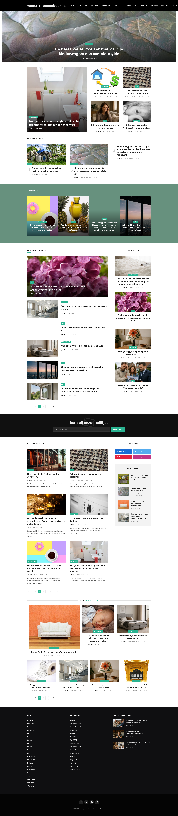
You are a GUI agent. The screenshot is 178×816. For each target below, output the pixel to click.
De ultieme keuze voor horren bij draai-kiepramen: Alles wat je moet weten (80, 390)
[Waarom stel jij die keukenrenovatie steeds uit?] (118, 734)
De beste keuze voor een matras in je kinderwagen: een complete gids (89, 51)
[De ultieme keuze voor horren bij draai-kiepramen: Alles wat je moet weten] (42, 391)
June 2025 (73, 737)
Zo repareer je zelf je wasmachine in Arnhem (87, 519)
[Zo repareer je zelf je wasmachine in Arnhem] (89, 505)
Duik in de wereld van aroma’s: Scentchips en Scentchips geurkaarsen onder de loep (46, 521)
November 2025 (75, 724)
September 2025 (75, 727)
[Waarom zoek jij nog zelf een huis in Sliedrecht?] (118, 745)
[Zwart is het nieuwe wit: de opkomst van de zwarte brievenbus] (136, 671)
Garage (29, 740)
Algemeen (89, 44)
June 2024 (73, 756)
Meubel (136, 121)
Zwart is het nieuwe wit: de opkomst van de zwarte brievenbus (136, 686)
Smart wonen (31, 773)
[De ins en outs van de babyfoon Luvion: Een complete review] (98, 619)
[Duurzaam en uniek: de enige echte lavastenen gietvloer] (42, 309)
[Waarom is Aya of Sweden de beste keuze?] (42, 348)
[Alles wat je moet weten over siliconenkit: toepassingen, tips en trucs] (135, 216)
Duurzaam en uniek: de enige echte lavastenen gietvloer (84, 307)
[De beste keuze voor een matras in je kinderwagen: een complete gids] (89, 36)
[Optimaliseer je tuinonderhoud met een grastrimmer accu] (46, 154)
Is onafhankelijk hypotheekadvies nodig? (105, 92)
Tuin (72, 5)
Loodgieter (31, 760)
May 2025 (73, 740)
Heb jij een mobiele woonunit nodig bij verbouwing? (41, 686)
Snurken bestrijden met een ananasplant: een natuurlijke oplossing (73, 227)
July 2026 (73, 720)
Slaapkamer (65, 341)
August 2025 (74, 730)
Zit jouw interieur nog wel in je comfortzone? (105, 126)
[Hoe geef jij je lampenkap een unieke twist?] (133, 339)
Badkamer (94, 5)
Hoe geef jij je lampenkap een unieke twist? (133, 353)
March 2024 (74, 766)
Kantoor (144, 5)
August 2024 (74, 753)
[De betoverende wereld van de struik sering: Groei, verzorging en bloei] (67, 276)
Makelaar (154, 5)
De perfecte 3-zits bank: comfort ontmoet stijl (138, 503)
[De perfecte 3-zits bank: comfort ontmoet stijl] (123, 504)
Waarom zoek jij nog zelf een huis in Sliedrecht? (138, 744)
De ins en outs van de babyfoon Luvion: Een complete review (98, 638)
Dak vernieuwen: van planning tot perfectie (137, 92)
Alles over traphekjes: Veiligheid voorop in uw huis (136, 126)
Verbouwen (106, 5)
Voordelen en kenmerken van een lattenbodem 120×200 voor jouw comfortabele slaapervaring (133, 282)
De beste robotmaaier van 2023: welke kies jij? (83, 329)
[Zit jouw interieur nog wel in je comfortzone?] (105, 111)
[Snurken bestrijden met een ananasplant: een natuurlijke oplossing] (73, 216)
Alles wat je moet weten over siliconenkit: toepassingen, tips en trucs (135, 227)
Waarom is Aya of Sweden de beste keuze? (83, 346)
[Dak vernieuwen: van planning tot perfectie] (137, 77)
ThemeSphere (100, 809)
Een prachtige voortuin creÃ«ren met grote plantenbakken (139, 478)
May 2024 (73, 760)
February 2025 (75, 743)
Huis (79, 5)
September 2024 (75, 750)
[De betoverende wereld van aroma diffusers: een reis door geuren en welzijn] (42, 216)
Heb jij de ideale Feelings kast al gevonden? (43, 475)
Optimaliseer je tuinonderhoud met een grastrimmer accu (47, 169)
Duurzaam (127, 5)
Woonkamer (42, 221)
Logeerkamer (31, 756)
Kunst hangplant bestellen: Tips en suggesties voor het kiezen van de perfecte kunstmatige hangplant (134, 150)
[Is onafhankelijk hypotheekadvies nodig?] (105, 77)
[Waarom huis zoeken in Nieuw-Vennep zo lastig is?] (133, 372)
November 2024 (75, 746)
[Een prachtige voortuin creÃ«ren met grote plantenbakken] (123, 479)
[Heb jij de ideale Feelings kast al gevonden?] (46, 460)
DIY (86, 5)
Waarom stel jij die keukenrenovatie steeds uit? (136, 733)
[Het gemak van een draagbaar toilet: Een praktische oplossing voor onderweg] (57, 99)
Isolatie (29, 746)
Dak (137, 86)
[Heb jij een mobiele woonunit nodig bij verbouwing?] (41, 671)
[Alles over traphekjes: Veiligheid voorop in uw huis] (137, 111)
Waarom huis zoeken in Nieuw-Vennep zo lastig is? (133, 386)
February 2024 (75, 769)
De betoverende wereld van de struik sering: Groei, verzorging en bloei (57, 288)
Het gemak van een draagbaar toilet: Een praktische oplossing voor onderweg (54, 123)
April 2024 (73, 763)
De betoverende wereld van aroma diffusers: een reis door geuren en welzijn (42, 227)
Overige (64, 302)
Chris (82, 58)
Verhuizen (30, 783)
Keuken (116, 5)
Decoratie (132, 347)
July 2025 (73, 733)
